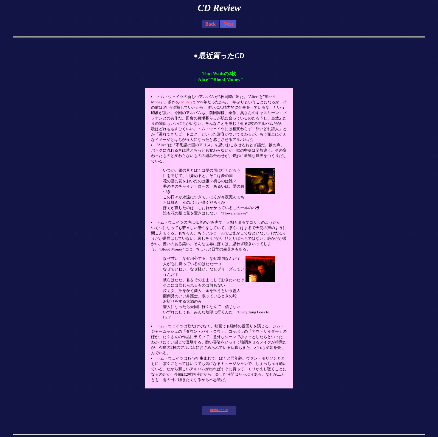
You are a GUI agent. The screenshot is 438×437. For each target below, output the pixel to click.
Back (210, 24)
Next (228, 24)
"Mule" (185, 102)
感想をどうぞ (219, 410)
